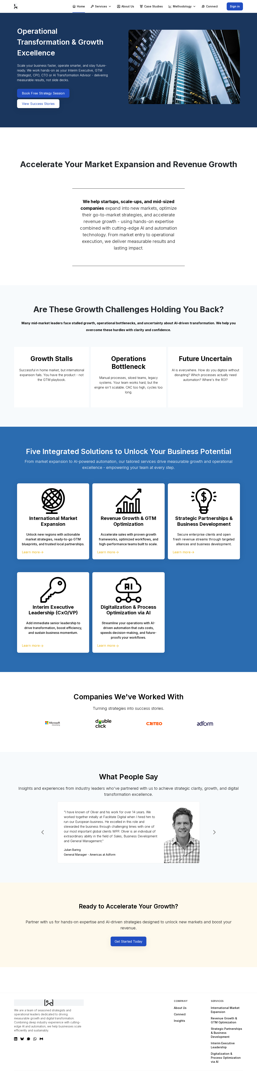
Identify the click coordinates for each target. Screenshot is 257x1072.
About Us (180, 1008)
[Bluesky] (22, 1038)
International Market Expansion (225, 1010)
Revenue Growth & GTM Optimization (224, 1020)
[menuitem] (78, 6)
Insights (179, 1020)
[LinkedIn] (15, 1038)
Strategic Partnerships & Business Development (226, 1032)
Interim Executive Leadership (223, 1045)
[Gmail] (41, 1038)
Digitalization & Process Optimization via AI (226, 1057)
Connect (180, 1014)
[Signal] (28, 1038)
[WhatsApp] (35, 1038)
